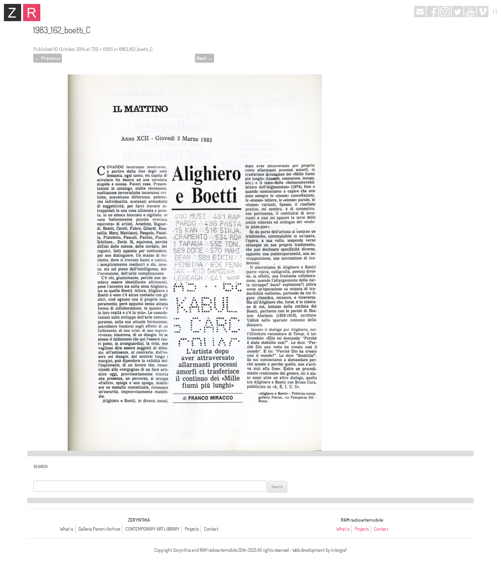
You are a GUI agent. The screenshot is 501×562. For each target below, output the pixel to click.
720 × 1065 (102, 49)
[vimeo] (482, 11)
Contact (211, 529)
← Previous (47, 58)
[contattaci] (420, 11)
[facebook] (432, 11)
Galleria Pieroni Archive (99, 529)
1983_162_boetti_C (136, 49)
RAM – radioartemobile (31, 12)
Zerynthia (12, 12)
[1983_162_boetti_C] (194, 252)
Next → (204, 58)
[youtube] (470, 11)
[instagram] (445, 11)
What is (66, 529)
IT (495, 12)
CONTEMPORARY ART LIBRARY (152, 529)
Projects (192, 529)
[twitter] (457, 11)
